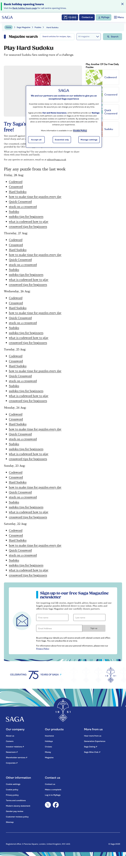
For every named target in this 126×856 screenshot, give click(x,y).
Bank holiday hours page (24, 8)
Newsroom (12, 752)
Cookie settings (13, 784)
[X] (48, 805)
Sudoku (14, 211)
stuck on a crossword (23, 206)
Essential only (62, 140)
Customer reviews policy (17, 817)
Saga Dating (90, 747)
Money (48, 752)
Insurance (49, 736)
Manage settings (89, 140)
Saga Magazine (23, 27)
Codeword (15, 181)
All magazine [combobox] (83, 37)
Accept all (36, 140)
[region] (64, 117)
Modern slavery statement (18, 806)
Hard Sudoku (17, 191)
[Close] (122, 3)
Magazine (49, 758)
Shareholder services (16, 758)
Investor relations (15, 747)
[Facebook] (56, 805)
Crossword (16, 186)
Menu (120, 17)
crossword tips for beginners (28, 226)
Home (8, 27)
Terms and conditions (16, 801)
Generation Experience (94, 741)
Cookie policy (12, 790)
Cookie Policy (80, 131)
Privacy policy (12, 795)
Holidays (49, 741)
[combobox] (57, 36)
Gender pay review (14, 811)
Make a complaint (53, 790)
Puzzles (38, 27)
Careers (9, 741)
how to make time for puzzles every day (35, 196)
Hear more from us (92, 736)
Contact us (50, 784)
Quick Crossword (20, 201)
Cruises (48, 747)
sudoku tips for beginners (26, 216)
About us (10, 736)
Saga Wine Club (92, 752)
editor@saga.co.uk (56, 159)
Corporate (12, 763)
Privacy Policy (42, 649)
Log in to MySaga (53, 795)
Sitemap (10, 822)
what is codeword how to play (28, 221)
